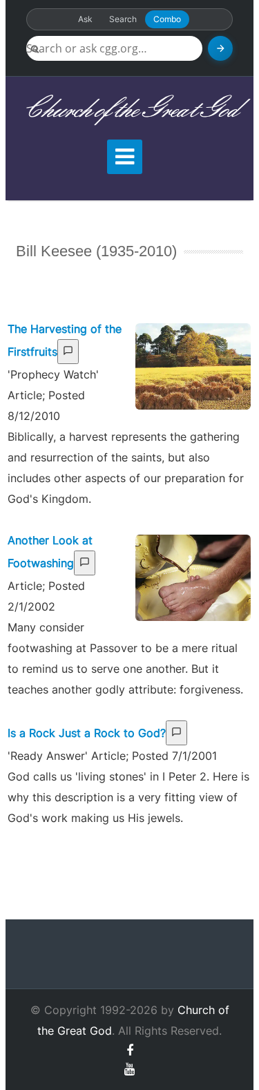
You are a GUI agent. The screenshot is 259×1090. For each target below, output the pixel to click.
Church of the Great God (129, 110)
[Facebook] (129, 1050)
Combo (167, 19)
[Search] (220, 48)
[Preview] (68, 351)
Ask (85, 19)
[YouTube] (129, 1069)
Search (123, 19)
